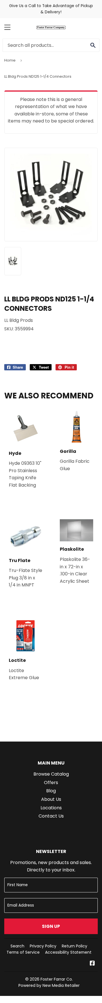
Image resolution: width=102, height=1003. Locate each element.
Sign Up (51, 926)
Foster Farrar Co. (57, 979)
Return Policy (74, 946)
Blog (51, 790)
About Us (51, 799)
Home (10, 60)
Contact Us (51, 816)
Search (17, 946)
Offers (51, 782)
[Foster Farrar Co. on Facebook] (92, 963)
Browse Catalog (51, 774)
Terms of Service (23, 952)
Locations (51, 807)
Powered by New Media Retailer (49, 985)
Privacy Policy (43, 946)
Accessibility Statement (68, 952)
